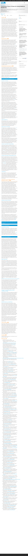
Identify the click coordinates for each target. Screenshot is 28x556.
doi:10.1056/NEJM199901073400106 (12, 505)
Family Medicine (13, 0)
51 (9, 165)
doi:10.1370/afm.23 (13, 344)
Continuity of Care (21, 63)
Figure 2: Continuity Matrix (5, 225)
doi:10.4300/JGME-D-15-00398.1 (10, 507)
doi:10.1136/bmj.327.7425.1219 (12, 364)
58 (1, 233)
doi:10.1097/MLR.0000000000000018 (8, 443)
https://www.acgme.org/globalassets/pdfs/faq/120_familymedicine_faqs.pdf (12, 479)
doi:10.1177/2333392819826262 (8, 389)
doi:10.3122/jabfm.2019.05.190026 (11, 384)
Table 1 (9, 77)
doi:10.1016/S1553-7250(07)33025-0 (11, 493)
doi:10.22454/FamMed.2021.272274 (8, 489)
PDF (20, 17)
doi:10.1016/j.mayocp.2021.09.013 (7, 423)
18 (11, 96)
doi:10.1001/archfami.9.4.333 (7, 411)
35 (3, 114)
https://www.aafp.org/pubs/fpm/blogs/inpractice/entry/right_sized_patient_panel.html (10, 278)
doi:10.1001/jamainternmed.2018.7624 (12, 379)
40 (12, 124)
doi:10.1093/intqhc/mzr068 (9, 462)
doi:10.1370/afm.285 (6, 398)
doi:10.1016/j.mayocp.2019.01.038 (8, 456)
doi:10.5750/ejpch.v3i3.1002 (10, 351)
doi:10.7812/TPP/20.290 (12, 509)
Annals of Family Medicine (19, 0)
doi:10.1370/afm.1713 (6, 366)
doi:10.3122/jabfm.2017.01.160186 (12, 409)
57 (1, 229)
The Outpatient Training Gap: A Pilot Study (23, 37)
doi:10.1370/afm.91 (6, 373)
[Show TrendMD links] (26, 58)
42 (1, 128)
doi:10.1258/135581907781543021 (10, 459)
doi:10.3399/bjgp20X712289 (7, 382)
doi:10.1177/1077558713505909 (14, 445)
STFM (23, 0)
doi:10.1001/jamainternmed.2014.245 (13, 396)
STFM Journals (3, 0)
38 (4, 118)
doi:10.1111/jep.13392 (10, 368)
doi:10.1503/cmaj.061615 (14, 400)
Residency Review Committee (22, 65)
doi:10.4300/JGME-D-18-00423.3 (13, 486)
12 (11, 73)
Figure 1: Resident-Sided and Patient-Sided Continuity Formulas (9, 222)
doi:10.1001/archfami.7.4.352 (7, 413)
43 (4, 150)
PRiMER (10, 0)
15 (4, 90)
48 (3, 162)
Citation (21, 18)
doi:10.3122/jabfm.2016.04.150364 (11, 491)
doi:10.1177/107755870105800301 (13, 352)
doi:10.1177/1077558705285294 (7, 440)
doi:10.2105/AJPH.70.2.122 (7, 438)
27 (1, 107)
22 (14, 99)
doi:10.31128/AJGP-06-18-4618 (11, 453)
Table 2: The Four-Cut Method (6, 236)
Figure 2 (2, 219)
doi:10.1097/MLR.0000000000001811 (8, 471)
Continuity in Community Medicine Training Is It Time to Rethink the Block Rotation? (22, 34)
